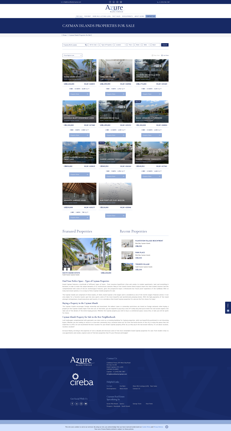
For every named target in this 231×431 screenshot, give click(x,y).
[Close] (166, 426)
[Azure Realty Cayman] (115, 9)
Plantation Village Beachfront (149, 241)
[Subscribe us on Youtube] (121, 2)
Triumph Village (142, 264)
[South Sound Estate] (86, 254)
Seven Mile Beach (112, 403)
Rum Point (149, 403)
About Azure (139, 16)
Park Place (140, 252)
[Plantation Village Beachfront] (127, 243)
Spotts (122, 403)
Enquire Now (75, 94)
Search (165, 45)
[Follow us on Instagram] (117, 2)
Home (65, 35)
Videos (228, 305)
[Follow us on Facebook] (110, 2)
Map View (157, 55)
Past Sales (116, 16)
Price (130, 45)
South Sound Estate (71, 273)
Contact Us (150, 16)
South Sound (126, 406)
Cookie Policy (146, 427)
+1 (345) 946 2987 (164, 2)
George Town (137, 403)
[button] (68, 269)
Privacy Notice (158, 427)
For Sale (79, 16)
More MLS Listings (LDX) (102, 16)
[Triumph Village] (127, 267)
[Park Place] (127, 255)
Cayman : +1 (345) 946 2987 (116, 371)
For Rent (87, 16)
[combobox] (93, 44)
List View (166, 55)
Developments (127, 16)
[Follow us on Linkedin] (114, 2)
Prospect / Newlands (113, 406)
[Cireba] (81, 385)
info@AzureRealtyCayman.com (72, 2)
